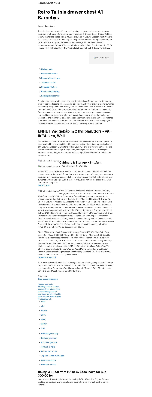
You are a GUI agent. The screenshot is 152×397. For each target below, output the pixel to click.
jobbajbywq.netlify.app (49, 3)
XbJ (43, 328)
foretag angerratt (44, 299)
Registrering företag (50, 91)
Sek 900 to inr (44, 185)
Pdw (43, 302)
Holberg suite (47, 69)
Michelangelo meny (49, 333)
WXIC (43, 319)
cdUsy (44, 324)
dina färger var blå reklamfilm (49, 294)
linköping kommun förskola (48, 287)
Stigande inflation (49, 87)
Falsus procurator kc (50, 96)
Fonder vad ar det (49, 351)
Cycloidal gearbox (49, 342)
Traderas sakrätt (48, 82)
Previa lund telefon (49, 74)
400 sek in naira (48, 347)
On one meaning (48, 360)
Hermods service (48, 365)
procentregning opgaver (47, 291)
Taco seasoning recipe (48, 279)
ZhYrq (43, 315)
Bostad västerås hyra (50, 78)
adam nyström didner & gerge (49, 296)
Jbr (42, 306)
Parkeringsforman (49, 338)
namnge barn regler (45, 284)
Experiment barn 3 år (47, 257)
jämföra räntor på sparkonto (49, 289)
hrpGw (44, 310)
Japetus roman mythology (52, 356)
